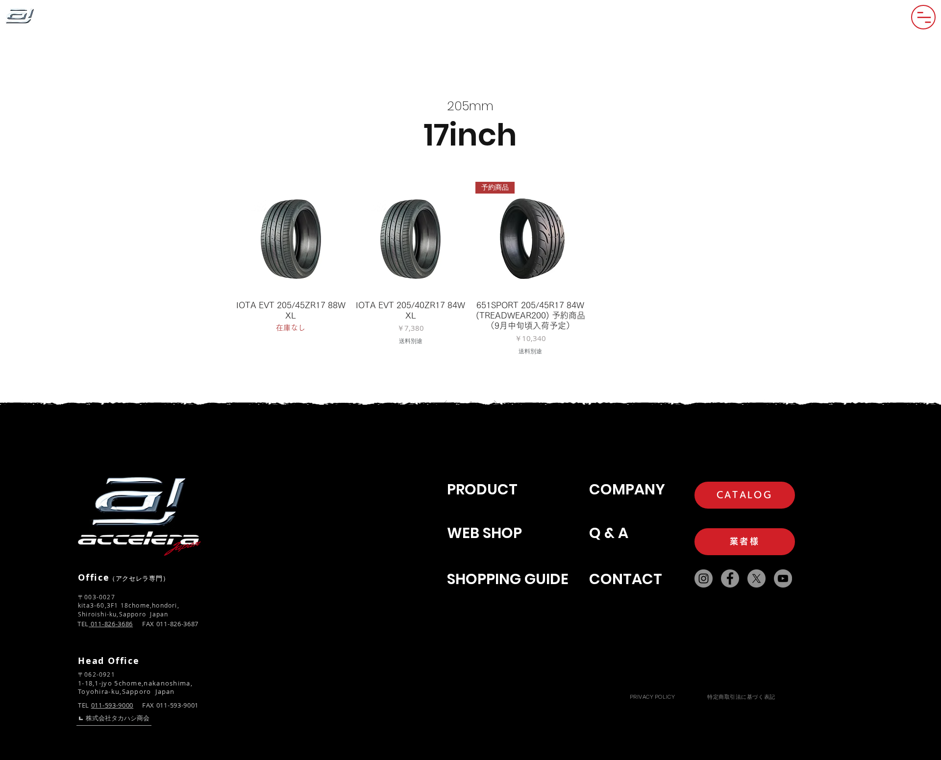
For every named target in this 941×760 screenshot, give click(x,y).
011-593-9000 (112, 705)
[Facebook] (730, 578)
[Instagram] (703, 578)
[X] (756, 578)
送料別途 (410, 340)
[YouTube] (783, 578)
